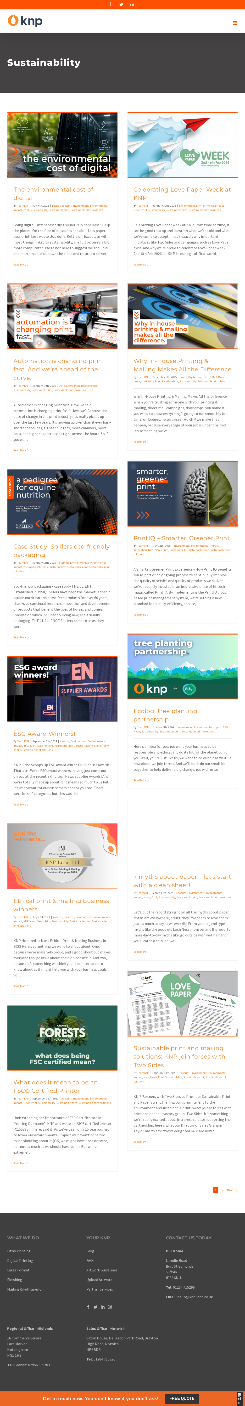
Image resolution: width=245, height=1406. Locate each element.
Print (26, 210)
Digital (56, 205)
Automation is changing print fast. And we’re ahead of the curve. (58, 369)
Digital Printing (20, 1260)
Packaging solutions (35, 567)
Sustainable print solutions (87, 210)
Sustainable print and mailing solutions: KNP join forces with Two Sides (180, 1057)
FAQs (90, 1260)
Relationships (89, 385)
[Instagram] (110, 1307)
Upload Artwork (99, 1279)
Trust (90, 390)
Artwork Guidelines (101, 1270)
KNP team (61, 745)
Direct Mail (210, 377)
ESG (225, 727)
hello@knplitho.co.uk (195, 1296)
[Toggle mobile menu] (235, 22)
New (151, 550)
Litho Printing (19, 1250)
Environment (81, 205)
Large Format (18, 1270)
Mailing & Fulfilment (24, 1289)
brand (183, 377)
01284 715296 (184, 1287)
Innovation (140, 550)
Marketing (147, 381)
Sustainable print (59, 210)
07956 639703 (39, 1364)
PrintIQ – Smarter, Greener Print (182, 538)
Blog (90, 1250)
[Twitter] (95, 1307)
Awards (64, 741)
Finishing (14, 1279)
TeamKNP (23, 205)
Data (62, 385)
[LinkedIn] (103, 1307)
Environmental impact (210, 205)
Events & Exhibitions (41, 745)
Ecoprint (66, 205)
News (137, 210)
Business (69, 917)
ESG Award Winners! (44, 733)
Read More (19, 264)
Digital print (195, 377)
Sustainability (38, 210)
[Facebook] (88, 1307)
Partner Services (99, 1289)
